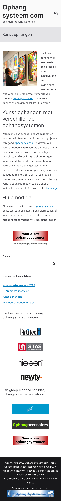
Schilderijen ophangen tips (18, 302)
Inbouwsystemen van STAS (19, 285)
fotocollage (51, 188)
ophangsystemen (23, 98)
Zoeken (7, 256)
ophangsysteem (24, 143)
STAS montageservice (16, 290)
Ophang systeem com (36, 462)
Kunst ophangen (12, 296)
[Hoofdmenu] (55, 13)
